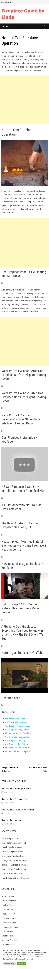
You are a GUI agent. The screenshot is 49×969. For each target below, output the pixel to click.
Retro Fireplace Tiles (10, 838)
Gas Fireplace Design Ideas (17, 729)
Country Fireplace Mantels (12, 851)
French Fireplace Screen (11, 847)
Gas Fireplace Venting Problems (16, 788)
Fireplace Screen (8, 922)
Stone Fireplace (8, 944)
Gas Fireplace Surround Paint (14, 799)
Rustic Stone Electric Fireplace (14, 864)
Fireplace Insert (8, 913)
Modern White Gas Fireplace (17, 751)
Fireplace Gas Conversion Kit (17, 747)
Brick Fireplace (7, 896)
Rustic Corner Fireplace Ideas (14, 869)
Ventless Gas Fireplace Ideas (17, 726)
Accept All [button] (21, 964)
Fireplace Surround (9, 927)
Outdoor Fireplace (9, 940)
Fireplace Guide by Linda (22, 13)
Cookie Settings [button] (9, 964)
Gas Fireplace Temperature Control (17, 809)
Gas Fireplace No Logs (12, 820)
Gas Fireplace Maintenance (17, 736)
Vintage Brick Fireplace (11, 873)
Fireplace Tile (7, 931)
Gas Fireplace (7, 935)
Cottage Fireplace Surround (13, 842)
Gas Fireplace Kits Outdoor (17, 744)
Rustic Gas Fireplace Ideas (16, 722)
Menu (7, 26)
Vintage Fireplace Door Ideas (14, 860)
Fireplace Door (7, 909)
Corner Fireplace (8, 900)
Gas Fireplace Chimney (15, 740)
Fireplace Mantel (8, 918)
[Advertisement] (24, 99)
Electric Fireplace (9, 905)
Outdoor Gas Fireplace (15, 718)
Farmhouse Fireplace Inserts (13, 856)
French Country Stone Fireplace (15, 878)
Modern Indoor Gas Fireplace (18, 733)
